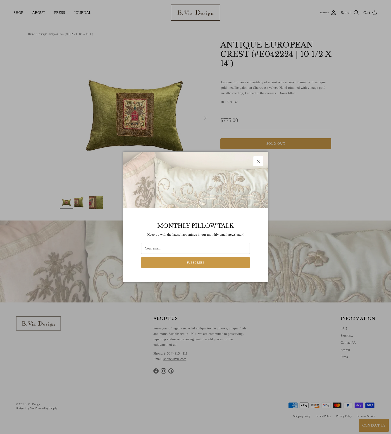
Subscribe (195, 262)
